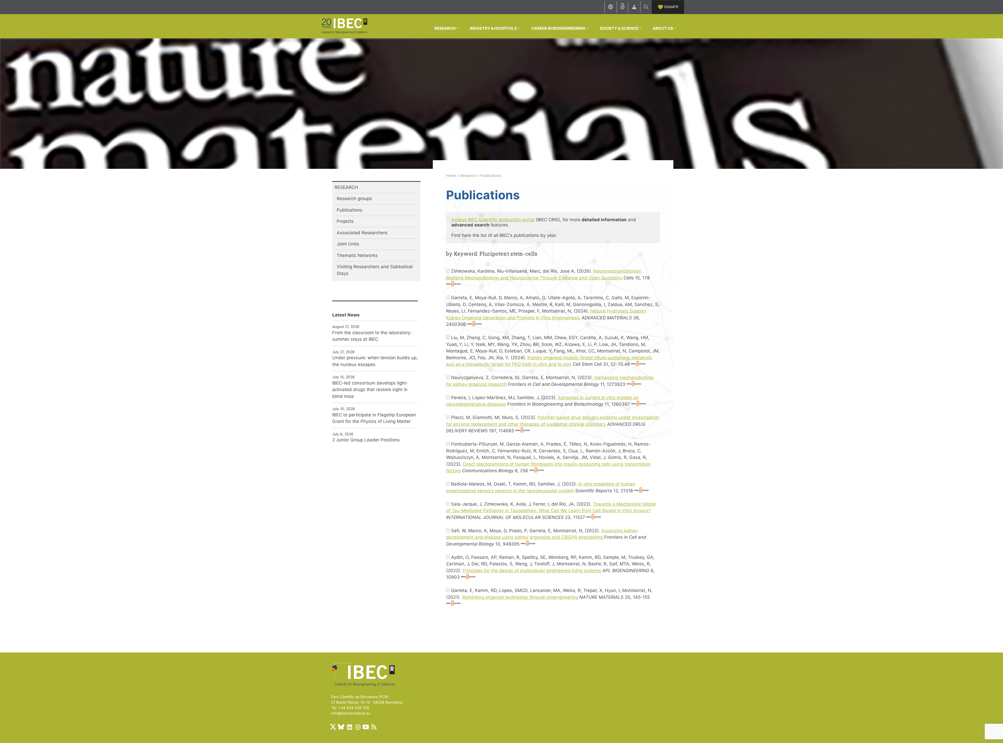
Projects (345, 221)
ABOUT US (663, 28)
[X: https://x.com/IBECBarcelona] (333, 727)
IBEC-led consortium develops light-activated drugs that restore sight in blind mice (370, 389)
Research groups (354, 198)
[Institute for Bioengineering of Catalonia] (344, 25)
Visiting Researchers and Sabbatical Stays (375, 270)
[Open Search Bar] (646, 7)
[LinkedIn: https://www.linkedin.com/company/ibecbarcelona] (349, 727)
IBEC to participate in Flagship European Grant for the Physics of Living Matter (374, 418)
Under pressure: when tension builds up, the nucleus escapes (375, 361)
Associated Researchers (362, 232)
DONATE (671, 7)
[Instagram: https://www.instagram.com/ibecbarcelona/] (357, 727)
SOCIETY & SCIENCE (619, 28)
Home (451, 175)
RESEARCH (445, 28)
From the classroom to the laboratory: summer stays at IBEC (371, 336)
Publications (349, 210)
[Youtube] (366, 727)
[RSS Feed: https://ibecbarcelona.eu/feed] (374, 727)
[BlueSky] (341, 727)
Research (468, 175)
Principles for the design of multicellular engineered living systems (532, 570)
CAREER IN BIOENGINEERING (558, 28)
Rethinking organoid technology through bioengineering (520, 597)
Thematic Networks (357, 255)
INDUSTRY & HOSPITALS (493, 28)
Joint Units (348, 244)
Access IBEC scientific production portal (493, 219)
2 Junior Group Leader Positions (366, 439)
